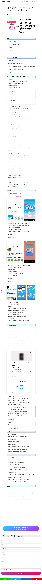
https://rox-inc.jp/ (1, 292)
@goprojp (13, 281)
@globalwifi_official (18, 196)
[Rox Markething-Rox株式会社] (6, 2)
